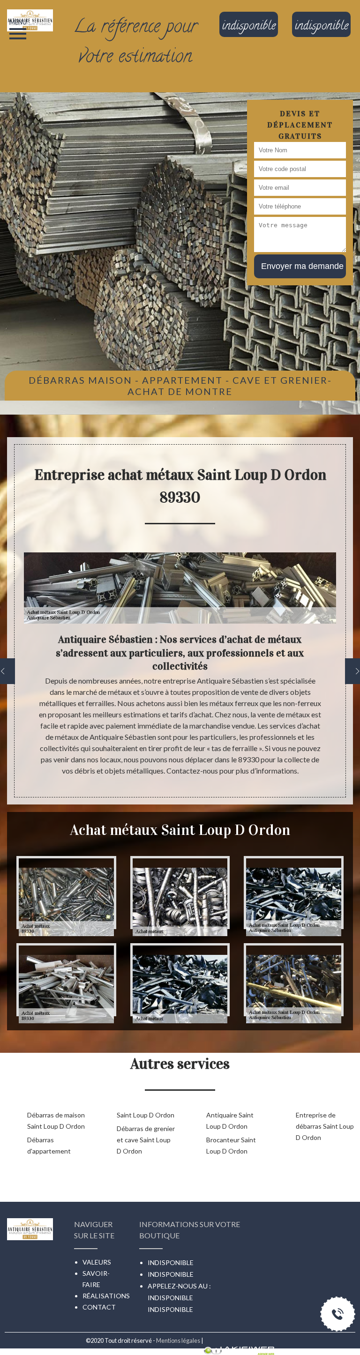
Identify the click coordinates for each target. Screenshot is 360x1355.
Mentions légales (178, 1340)
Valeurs (96, 1262)
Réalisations (106, 1296)
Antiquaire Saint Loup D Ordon (230, 1120)
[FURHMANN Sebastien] (30, 10)
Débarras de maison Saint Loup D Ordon (56, 1120)
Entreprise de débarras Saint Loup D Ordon (325, 1126)
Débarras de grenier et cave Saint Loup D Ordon (146, 1139)
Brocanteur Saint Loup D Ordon (231, 1145)
